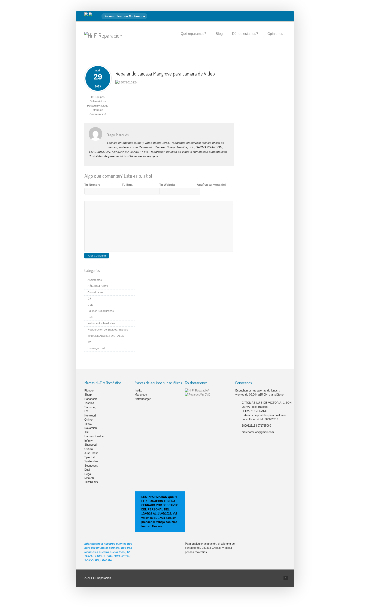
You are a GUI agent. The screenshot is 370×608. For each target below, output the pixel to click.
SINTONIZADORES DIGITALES (106, 335)
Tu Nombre (92, 184)
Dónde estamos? (245, 34)
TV (89, 342)
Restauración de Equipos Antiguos (108, 329)
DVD (90, 304)
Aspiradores (95, 280)
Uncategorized (96, 348)
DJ (89, 298)
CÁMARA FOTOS (98, 286)
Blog (219, 34)
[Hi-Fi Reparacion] (103, 35)
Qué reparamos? (193, 34)
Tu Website (167, 184)
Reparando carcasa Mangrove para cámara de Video (165, 73)
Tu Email (128, 184)
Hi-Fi (90, 317)
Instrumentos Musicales (101, 323)
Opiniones (275, 34)
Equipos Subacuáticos (101, 311)
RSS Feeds (281, 16)
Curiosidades (95, 292)
